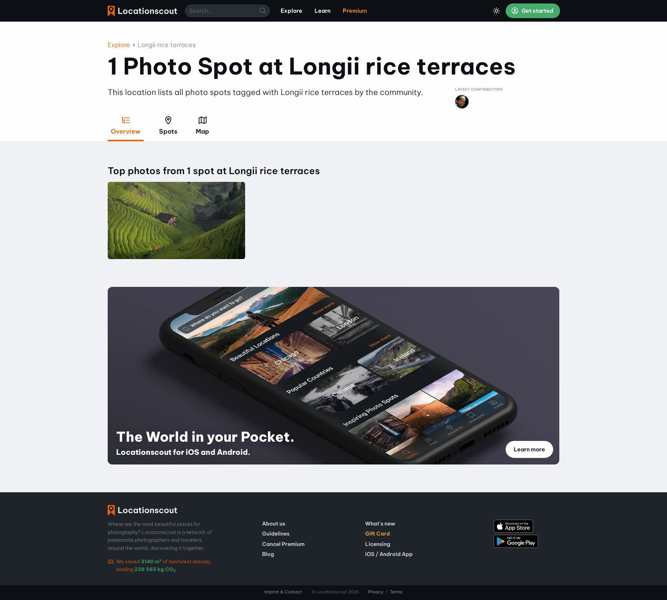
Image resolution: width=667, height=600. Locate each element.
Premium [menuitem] (355, 10)
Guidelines (275, 533)
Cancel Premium (283, 544)
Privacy (375, 592)
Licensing (377, 544)
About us (273, 523)
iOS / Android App (389, 554)
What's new (380, 523)
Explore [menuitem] (291, 10)
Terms (396, 592)
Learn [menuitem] (322, 10)
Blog (268, 554)
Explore (119, 45)
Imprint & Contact (283, 592)
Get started (537, 10)
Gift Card (377, 533)
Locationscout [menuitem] (142, 11)
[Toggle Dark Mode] (496, 10)
